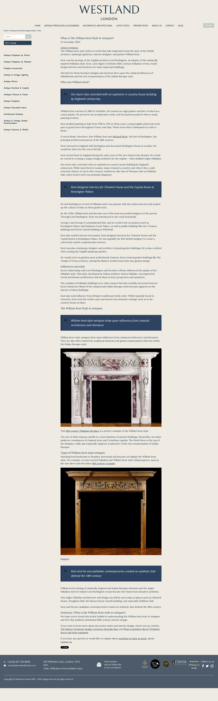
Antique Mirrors (11, 81)
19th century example (103, 463)
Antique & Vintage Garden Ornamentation (16, 121)
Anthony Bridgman (69, 47)
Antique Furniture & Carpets (16, 88)
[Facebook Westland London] (203, 666)
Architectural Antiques (13, 114)
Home (6, 30)
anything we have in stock (132, 638)
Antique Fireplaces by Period (17, 55)
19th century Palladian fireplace (82, 431)
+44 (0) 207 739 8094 (18, 661)
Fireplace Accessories (13, 68)
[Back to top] (212, 695)
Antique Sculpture (12, 101)
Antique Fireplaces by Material (17, 62)
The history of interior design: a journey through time (89, 629)
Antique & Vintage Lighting (16, 75)
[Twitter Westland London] (208, 666)
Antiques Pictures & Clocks (16, 94)
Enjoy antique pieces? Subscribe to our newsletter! (112, 664)
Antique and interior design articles (23, 30)
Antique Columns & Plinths (16, 129)
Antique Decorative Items (15, 107)
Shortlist (208, 25)
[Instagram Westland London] (212, 666)
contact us (66, 641)
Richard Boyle (120, 136)
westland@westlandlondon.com (22, 665)
